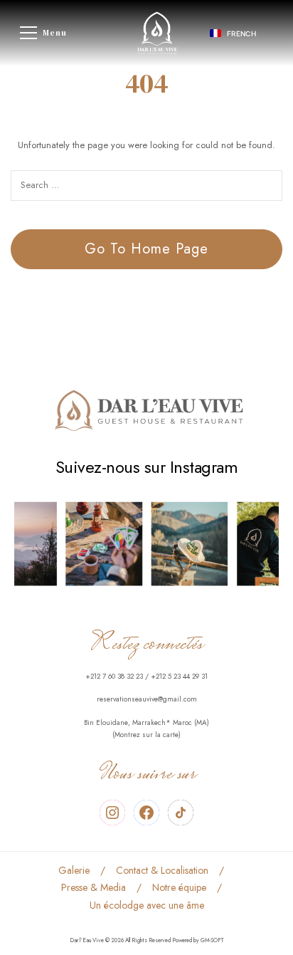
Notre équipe (179, 887)
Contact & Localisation (162, 870)
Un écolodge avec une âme (147, 905)
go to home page (146, 249)
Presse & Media (93, 887)
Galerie (74, 870)
